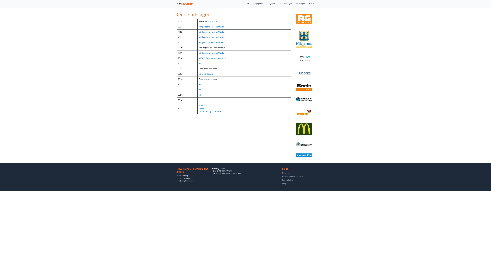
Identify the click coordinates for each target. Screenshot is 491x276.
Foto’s (311, 4)
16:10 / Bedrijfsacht (207, 112)
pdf (200, 27)
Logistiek (272, 4)
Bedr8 (210, 74)
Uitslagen (300, 4)
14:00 (201, 108)
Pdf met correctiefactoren (215, 58)
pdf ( (206, 74)
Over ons (285, 173)
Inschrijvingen (286, 4)
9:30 (201, 105)
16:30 (219, 112)
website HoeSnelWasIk (213, 27)
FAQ (284, 184)
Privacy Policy (287, 180)
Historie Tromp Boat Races (292, 177)
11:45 (205, 105)
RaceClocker (211, 22)
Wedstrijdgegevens (255, 4)
